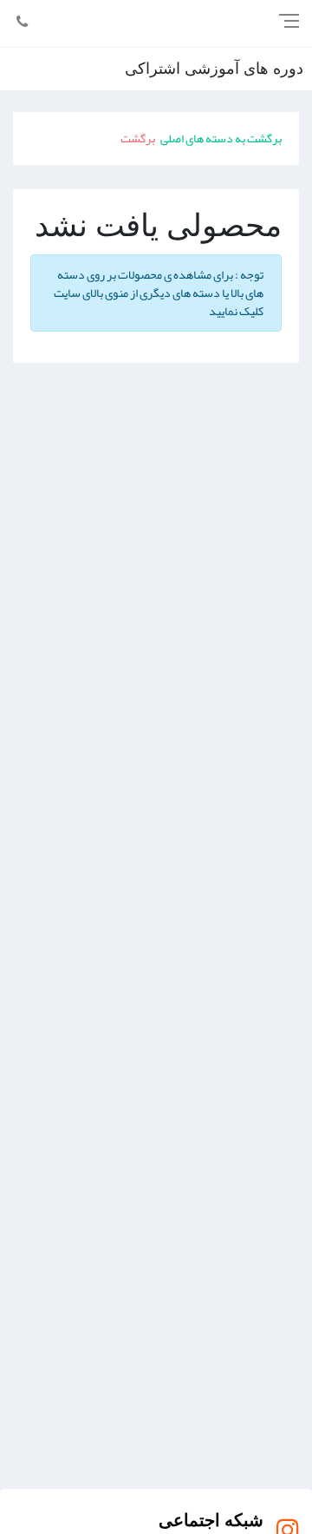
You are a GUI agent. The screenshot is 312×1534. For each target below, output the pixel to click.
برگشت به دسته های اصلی (221, 138)
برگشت (137, 138)
